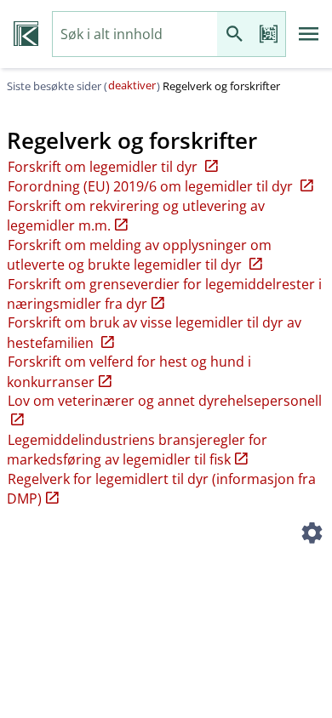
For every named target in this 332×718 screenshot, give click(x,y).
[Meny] (309, 34)
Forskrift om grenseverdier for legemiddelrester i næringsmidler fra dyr (164, 294)
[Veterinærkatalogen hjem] (26, 34)
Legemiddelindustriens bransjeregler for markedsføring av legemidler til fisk (137, 449)
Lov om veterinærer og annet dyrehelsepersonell (165, 400)
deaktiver (132, 85)
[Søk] (234, 34)
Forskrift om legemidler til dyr (104, 166)
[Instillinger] (311, 535)
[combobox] (135, 34)
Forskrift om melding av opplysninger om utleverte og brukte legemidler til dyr (139, 255)
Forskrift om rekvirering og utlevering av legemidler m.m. (136, 216)
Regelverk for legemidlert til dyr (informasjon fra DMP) (161, 489)
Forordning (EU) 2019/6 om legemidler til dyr (152, 186)
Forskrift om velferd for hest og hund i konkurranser (129, 371)
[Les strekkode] (268, 34)
